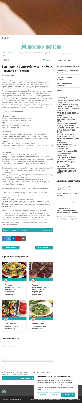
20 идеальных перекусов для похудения (68, 218)
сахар (62, 149)
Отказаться (55, 395)
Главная (5, 53)
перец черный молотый (68, 139)
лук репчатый (68, 113)
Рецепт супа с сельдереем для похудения (39, 326)
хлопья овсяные (62, 164)
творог (62, 160)
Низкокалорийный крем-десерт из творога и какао (67, 211)
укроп (71, 159)
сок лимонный (62, 155)
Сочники (60, 90)
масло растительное (67, 120)
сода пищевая (64, 153)
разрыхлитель (64, 147)
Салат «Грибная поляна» (65, 188)
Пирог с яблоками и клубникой (64, 85)
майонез (62, 115)
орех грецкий (61, 134)
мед (60, 126)
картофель (72, 106)
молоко (70, 126)
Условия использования (37, 399)
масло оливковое (64, 117)
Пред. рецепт (11, 247)
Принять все (69, 395)
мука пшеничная (66, 131)
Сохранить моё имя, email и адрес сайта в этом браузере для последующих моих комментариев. (26, 373)
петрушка (62, 142)
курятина (75, 108)
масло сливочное (68, 123)
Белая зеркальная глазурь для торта (66, 202)
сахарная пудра (73, 149)
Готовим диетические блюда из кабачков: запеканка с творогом (14, 289)
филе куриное (66, 162)
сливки (61, 151)
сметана (71, 151)
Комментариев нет (8, 75)
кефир (60, 108)
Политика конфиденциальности (57, 399)
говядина (71, 98)
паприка (70, 134)
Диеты (11, 53)
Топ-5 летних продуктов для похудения (11, 326)
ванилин (62, 98)
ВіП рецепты (17, 399)
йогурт (67, 102)
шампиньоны (63, 168)
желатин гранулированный (68, 100)
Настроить (42, 395)
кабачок (74, 104)
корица (68, 108)
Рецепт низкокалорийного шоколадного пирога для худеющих (40, 289)
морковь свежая (68, 128)
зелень (60, 102)
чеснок (63, 166)
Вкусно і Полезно (41, 44)
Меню (6, 38)
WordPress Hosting (74, 399)
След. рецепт (43, 247)
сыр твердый (66, 157)
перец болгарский (65, 136)
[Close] (76, 374)
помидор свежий (66, 145)
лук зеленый (68, 110)
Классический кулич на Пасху (68, 66)
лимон (60, 110)
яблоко (74, 168)
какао (60, 106)
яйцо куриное (66, 172)
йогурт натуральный (63, 104)
